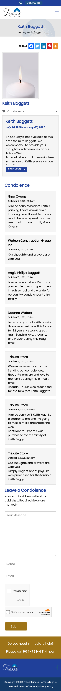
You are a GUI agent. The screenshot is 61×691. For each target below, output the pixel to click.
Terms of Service (28, 686)
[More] (55, 46)
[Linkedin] (43, 46)
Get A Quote (33, 2)
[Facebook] (31, 46)
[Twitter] (37, 46)
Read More (15, 169)
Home (21, 32)
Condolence (15, 111)
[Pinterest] (49, 46)
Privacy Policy (45, 686)
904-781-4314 (35, 651)
